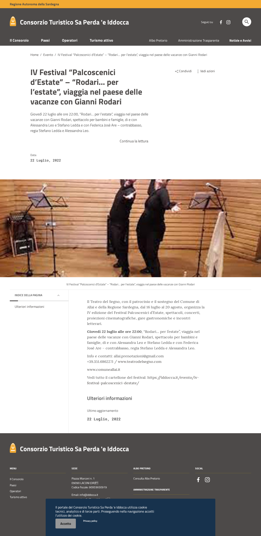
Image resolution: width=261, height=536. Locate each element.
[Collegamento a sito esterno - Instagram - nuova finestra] (228, 21)
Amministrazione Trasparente (198, 40)
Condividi (185, 71)
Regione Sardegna (34, 4)
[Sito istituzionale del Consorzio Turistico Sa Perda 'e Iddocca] (13, 21)
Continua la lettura (134, 141)
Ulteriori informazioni (29, 306)
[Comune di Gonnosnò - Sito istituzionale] (13, 447)
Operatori (69, 40)
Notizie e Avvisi (240, 40)
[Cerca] (246, 21)
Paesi (45, 40)
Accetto (65, 523)
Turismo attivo (101, 40)
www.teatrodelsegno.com (139, 361)
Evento (48, 54)
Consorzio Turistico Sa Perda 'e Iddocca (74, 22)
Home (34, 54)
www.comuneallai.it (103, 369)
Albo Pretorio (158, 40)
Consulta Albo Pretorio (146, 478)
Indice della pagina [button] (28, 295)
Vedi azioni (207, 71)
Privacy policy (90, 521)
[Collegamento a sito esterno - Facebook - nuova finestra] (220, 21)
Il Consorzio (19, 40)
